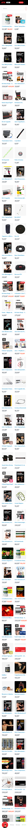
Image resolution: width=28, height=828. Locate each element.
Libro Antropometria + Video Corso (20, 369)
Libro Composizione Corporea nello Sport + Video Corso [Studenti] (20, 770)
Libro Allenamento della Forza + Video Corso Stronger (20, 751)
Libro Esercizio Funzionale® (20, 331)
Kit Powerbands (19, 541)
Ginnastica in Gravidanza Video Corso (20, 808)
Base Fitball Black (19, 255)
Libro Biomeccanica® (7, 331)
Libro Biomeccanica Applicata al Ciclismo (7, 636)
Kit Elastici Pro (19, 102)
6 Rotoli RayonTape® (7, 484)
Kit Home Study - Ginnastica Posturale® (7, 83)
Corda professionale (20, 408)
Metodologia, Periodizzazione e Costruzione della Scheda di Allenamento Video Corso (7, 770)
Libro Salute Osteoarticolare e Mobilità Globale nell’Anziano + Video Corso (7, 503)
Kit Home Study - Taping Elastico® (7, 293)
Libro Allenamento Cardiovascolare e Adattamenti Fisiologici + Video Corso (7, 713)
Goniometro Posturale (7, 389)
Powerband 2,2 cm (20, 465)
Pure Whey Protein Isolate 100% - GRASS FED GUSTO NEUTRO (7, 64)
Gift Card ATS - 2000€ (20, 789)
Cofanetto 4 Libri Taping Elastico (20, 293)
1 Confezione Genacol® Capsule (7, 26)
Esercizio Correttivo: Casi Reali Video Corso (7, 751)
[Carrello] (16, 2)
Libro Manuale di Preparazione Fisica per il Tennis (7, 179)
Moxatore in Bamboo (7, 694)
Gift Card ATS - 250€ (20, 656)
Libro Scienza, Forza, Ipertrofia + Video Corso (7, 522)
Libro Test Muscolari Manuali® (7, 427)
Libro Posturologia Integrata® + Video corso (20, 522)
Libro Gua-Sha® (6, 579)
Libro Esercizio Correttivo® (7, 408)
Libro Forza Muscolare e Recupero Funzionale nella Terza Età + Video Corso (7, 255)
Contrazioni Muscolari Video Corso (7, 617)
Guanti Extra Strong (7, 465)
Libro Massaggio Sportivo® (7, 274)
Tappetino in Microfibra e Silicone (7, 236)
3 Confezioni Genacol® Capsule (20, 560)
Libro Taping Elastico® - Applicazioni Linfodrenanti (7, 217)
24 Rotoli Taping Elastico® (7, 656)
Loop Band (17, 140)
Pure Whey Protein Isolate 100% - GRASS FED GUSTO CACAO (20, 45)
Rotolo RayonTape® (7, 102)
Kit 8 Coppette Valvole (20, 389)
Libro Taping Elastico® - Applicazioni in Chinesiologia (20, 446)
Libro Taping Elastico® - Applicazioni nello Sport (20, 427)
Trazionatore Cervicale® (7, 140)
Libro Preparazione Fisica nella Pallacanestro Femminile (20, 732)
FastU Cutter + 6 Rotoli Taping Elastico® (20, 636)
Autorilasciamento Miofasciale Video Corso (20, 694)
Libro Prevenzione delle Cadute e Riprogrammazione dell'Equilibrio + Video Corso (20, 179)
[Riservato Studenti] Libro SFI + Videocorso (20, 64)
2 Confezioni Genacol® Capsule (7, 598)
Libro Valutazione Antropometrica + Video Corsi (20, 484)
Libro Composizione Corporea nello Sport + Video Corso (7, 369)
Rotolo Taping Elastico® (20, 26)
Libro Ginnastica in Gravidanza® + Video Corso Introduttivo (7, 541)
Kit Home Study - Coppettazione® (20, 312)
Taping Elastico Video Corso (7, 732)
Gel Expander (5, 160)
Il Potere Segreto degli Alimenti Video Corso (7, 560)
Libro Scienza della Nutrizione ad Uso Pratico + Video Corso (20, 198)
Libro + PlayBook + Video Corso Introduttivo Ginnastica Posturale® (20, 350)
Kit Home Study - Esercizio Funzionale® (20, 617)
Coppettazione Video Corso (20, 675)
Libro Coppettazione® (20, 121)
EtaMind (4, 675)
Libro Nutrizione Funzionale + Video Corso (20, 83)
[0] (16, 2)
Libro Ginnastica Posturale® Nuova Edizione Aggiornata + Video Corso (20, 579)
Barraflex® (18, 217)
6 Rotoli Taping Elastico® (7, 350)
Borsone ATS (18, 274)
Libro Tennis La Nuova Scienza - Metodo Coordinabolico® (20, 598)
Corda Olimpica (19, 503)
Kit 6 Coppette (6, 198)
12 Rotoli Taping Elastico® (7, 446)
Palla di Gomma (19, 160)
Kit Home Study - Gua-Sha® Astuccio (7, 808)
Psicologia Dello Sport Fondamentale (7, 789)
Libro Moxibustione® (20, 713)
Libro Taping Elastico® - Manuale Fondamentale (7, 45)
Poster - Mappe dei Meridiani (7, 312)
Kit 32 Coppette (6, 121)
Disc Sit (17, 236)
